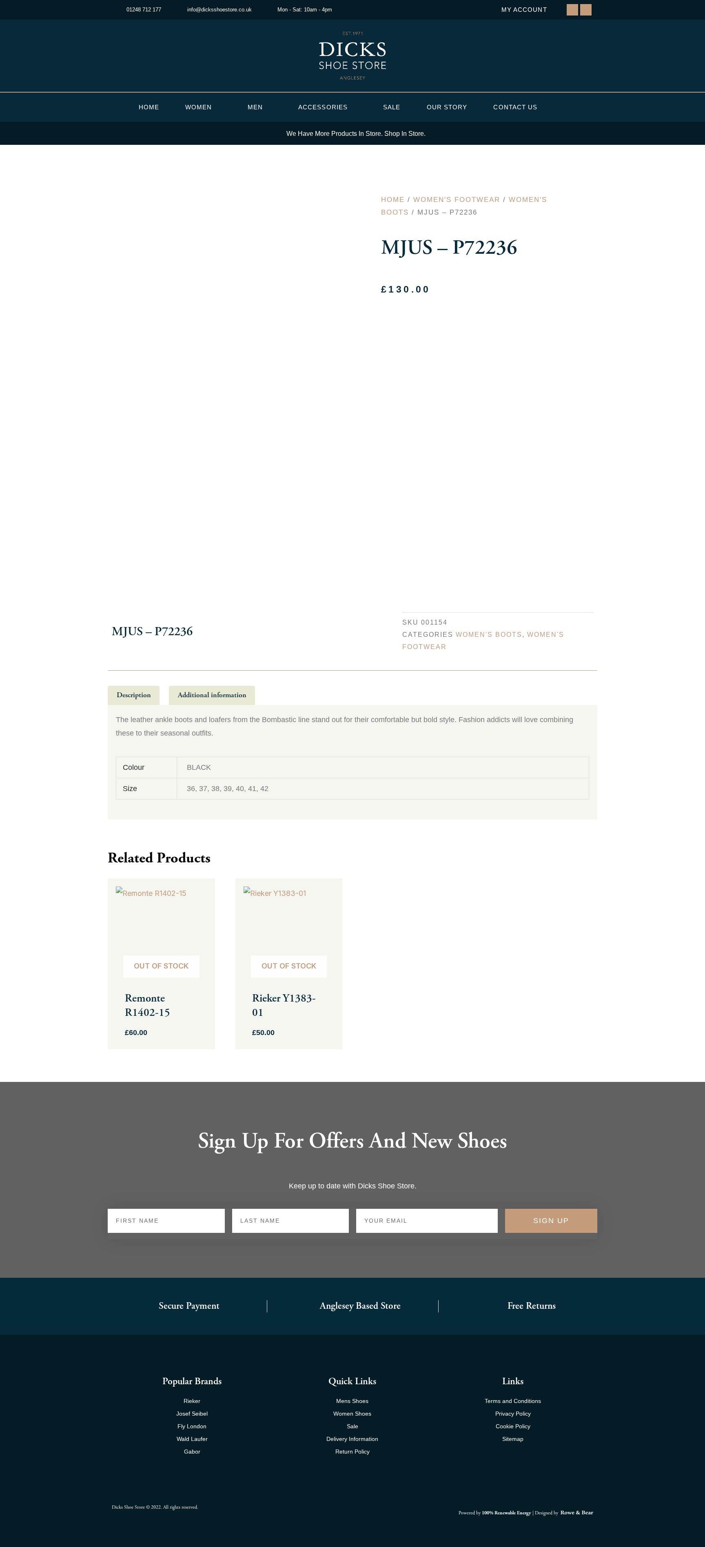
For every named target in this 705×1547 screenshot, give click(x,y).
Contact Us (515, 107)
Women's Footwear (456, 200)
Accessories (323, 107)
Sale (391, 107)
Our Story (447, 107)
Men (255, 107)
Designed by (547, 1513)
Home (149, 107)
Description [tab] (134, 695)
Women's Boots (489, 634)
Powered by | (497, 1513)
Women (198, 107)
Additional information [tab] (212, 695)
